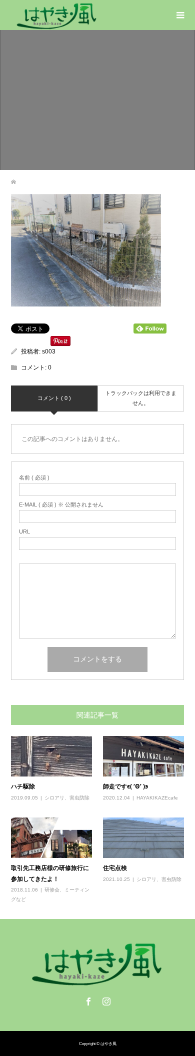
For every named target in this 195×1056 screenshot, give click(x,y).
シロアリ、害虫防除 (67, 797)
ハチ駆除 (23, 786)
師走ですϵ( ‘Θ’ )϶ (125, 786)
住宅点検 (115, 868)
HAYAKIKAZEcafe (157, 797)
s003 (49, 351)
